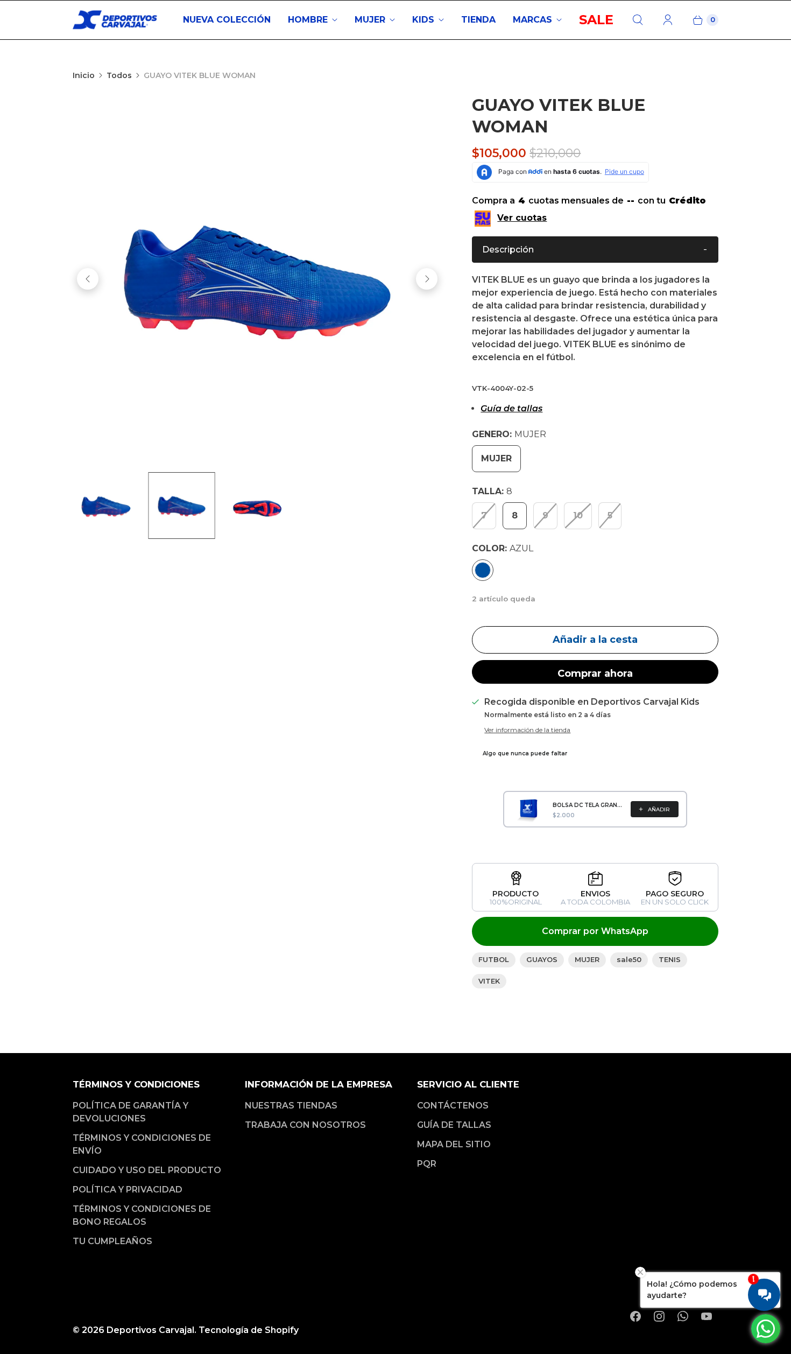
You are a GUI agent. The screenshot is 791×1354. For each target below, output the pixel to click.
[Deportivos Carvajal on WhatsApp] (683, 1316)
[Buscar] (638, 20)
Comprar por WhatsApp (595, 931)
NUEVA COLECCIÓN (227, 20)
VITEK (489, 981)
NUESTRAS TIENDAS (291, 1105)
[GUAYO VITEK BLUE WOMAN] (257, 279)
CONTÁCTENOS (453, 1105)
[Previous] (87, 279)
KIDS (423, 20)
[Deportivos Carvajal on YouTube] (706, 1316)
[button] (595, 249)
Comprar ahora (595, 673)
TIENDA (478, 20)
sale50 (629, 959)
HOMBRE (308, 20)
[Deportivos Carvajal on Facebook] (635, 1316)
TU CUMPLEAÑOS (112, 1241)
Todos (119, 75)
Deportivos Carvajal (150, 1330)
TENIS (670, 959)
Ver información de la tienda (527, 730)
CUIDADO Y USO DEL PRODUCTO (147, 1170)
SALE (596, 19)
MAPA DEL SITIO (454, 1144)
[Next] (426, 279)
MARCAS (532, 20)
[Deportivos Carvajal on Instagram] (659, 1316)
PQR (426, 1164)
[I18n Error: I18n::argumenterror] (106, 505)
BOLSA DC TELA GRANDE (588, 805)
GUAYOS (541, 959)
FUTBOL (493, 959)
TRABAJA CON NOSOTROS (305, 1125)
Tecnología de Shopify (249, 1330)
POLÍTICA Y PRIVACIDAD (127, 1189)
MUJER (370, 20)
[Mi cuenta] (668, 20)
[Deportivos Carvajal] (116, 20)
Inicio (84, 75)
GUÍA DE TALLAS (454, 1125)
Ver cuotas (522, 218)
